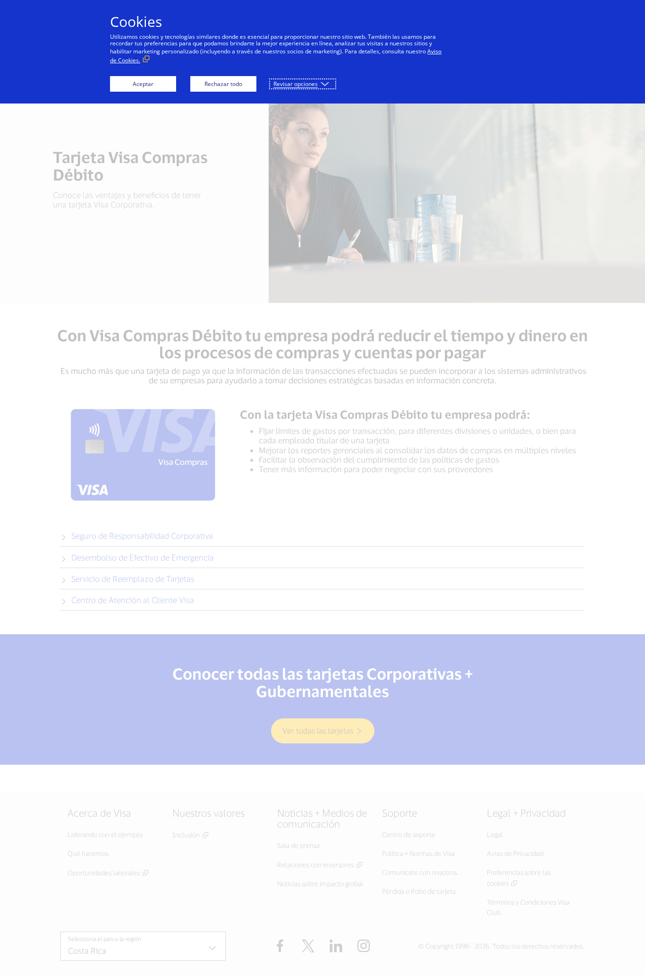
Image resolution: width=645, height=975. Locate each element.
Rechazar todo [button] (223, 84)
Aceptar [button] (143, 84)
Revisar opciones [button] (295, 84)
